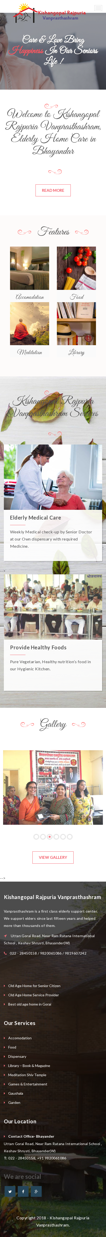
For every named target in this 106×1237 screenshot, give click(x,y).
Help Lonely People (33, 517)
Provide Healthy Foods (38, 647)
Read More (53, 190)
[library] (76, 323)
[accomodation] (29, 268)
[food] (76, 268)
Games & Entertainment (27, 1084)
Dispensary (17, 1056)
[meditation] (29, 323)
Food (12, 1047)
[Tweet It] (10, 1191)
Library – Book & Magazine (29, 1065)
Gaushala (15, 1093)
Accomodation (20, 1038)
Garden (14, 1102)
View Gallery (53, 857)
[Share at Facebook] (23, 1191)
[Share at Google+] (36, 1191)
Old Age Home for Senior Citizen (34, 986)
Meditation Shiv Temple (27, 1075)
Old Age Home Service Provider (33, 995)
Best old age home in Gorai (29, 1004)
